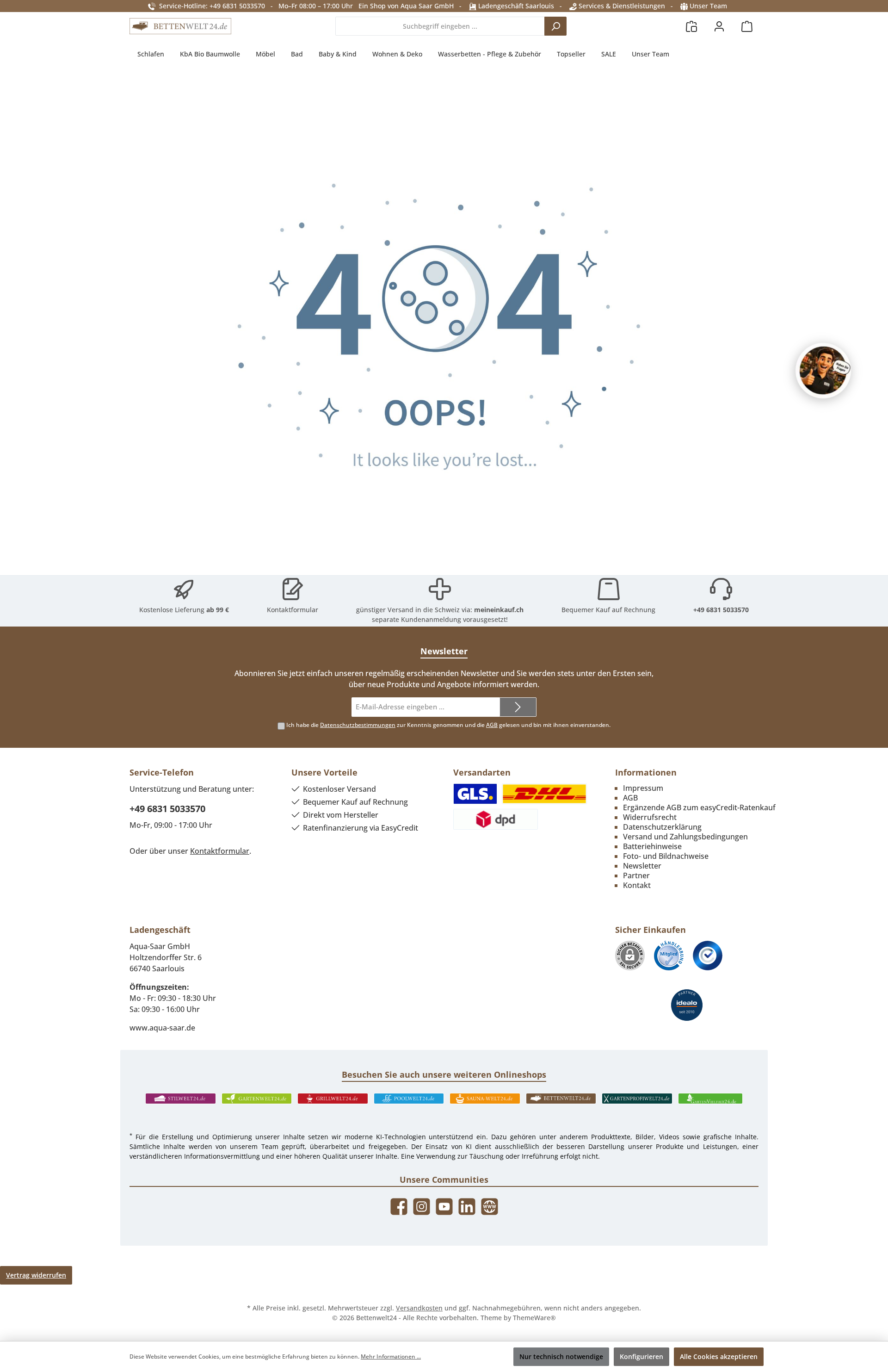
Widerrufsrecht (650, 817)
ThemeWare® (534, 1317)
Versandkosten (419, 1308)
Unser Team (708, 5)
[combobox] (440, 26)
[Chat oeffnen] (823, 370)
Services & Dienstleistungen (621, 5)
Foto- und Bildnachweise (666, 856)
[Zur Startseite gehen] (180, 26)
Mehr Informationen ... (391, 1356)
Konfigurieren (641, 1356)
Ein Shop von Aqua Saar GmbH (406, 5)
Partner (636, 875)
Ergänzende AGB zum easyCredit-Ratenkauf (699, 807)
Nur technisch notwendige (561, 1356)
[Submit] (518, 707)
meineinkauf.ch (499, 609)
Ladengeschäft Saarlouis (515, 5)
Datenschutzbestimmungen (357, 725)
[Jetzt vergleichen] (691, 26)
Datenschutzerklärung (662, 827)
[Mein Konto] (719, 26)
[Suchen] (555, 26)
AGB (492, 725)
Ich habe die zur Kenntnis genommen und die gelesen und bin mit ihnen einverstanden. (448, 725)
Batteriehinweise (652, 846)
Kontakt (637, 885)
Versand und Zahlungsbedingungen (685, 837)
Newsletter (642, 866)
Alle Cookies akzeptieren (719, 1356)
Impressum (643, 788)
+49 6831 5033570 (721, 609)
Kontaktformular (292, 609)
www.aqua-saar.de (162, 1028)
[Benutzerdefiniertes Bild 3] (707, 955)
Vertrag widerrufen (36, 1275)
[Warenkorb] (746, 26)
